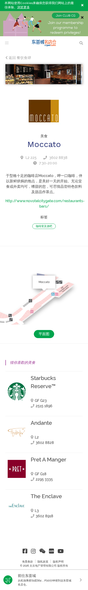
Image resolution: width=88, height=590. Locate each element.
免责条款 (27, 561)
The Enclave (46, 496)
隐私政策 (42, 561)
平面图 (44, 334)
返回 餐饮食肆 (19, 58)
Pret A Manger (48, 460)
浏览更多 (23, 7)
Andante (41, 423)
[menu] (7, 43)
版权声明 (58, 561)
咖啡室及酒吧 (44, 226)
